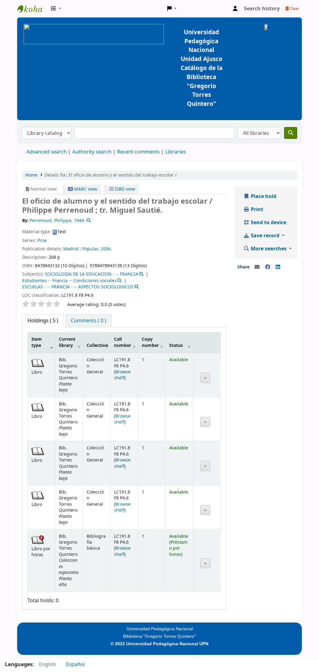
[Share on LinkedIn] (278, 267)
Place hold (263, 196)
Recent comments (138, 152)
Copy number (150, 342)
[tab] (88, 320)
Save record (265, 235)
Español (75, 664)
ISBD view (124, 189)
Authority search (92, 152)
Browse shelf (122, 375)
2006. (106, 249)
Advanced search (46, 152)
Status (176, 345)
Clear (294, 9)
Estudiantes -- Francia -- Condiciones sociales (69, 280)
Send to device (268, 222)
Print (256, 209)
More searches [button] (269, 249)
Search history (262, 8)
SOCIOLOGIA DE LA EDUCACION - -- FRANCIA (91, 274)
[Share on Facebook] (267, 267)
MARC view (85, 189)
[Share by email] (257, 267)
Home (31, 175)
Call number (122, 342)
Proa (42, 240)
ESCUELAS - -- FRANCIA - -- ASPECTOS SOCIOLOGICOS (78, 287)
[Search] (290, 133)
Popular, (90, 249)
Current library (67, 342)
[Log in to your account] (235, 8)
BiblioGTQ (33, 8)
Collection (97, 345)
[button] (56, 8)
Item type (36, 342)
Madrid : (72, 249)
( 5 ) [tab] (42, 320)
